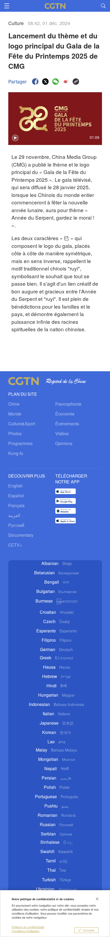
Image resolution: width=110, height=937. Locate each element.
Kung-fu (15, 453)
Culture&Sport (21, 423)
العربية (14, 515)
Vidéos (62, 433)
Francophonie (68, 404)
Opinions (63, 443)
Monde (14, 414)
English (15, 485)
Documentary (20, 535)
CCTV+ (15, 545)
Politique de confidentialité (28, 927)
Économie (64, 414)
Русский (16, 525)
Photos (15, 433)
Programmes (20, 443)
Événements (67, 423)
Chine (13, 404)
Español (16, 495)
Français (16, 505)
